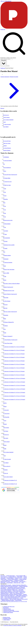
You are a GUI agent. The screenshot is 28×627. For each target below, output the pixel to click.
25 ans (4, 206)
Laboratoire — (5, 578)
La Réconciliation (6, 223)
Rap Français (6, 607)
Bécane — (16, 576)
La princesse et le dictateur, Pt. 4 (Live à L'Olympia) (14, 357)
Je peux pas (5, 473)
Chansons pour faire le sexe (8, 606)
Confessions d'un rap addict (8, 244)
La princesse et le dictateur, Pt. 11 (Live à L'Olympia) (14, 381)
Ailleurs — (18, 579)
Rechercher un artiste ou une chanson (8, 57)
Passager (5, 424)
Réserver (2, 108)
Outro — (9, 579)
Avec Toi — (20, 582)
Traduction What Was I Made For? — (11, 595)
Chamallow (5, 199)
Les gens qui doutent (7, 160)
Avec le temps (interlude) (8, 119)
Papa (4, 251)
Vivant (4, 213)
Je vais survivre (6, 413)
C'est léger (5, 241)
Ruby (4, 202)
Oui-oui (4, 195)
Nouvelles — (18, 581)
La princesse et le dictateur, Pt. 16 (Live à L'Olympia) (14, 399)
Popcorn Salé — (9, 581)
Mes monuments (6, 237)
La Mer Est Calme (7, 185)
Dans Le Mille (6, 273)
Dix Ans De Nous (7, 141)
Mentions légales (6, 617)
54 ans (4, 216)
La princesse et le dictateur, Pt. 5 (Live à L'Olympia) (14, 360)
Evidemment (5, 258)
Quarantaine (5, 315)
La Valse (5, 234)
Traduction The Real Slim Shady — (13, 586)
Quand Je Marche (6, 150)
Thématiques (3, 60)
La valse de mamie (7, 124)
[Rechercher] (7, 66)
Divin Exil (5, 304)
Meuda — (14, 578)
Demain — (12, 582)
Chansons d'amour (7, 608)
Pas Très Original (6, 301)
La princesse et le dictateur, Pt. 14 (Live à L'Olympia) (14, 392)
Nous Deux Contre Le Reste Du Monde (11, 283)
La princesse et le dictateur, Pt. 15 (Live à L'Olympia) (14, 396)
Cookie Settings (6, 619)
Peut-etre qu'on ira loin (7, 220)
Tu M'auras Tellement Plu (8, 322)
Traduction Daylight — (13, 600)
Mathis (4, 318)
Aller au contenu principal (6, 1)
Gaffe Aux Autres (6, 143)
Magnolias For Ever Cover (8, 290)
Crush (4, 122)
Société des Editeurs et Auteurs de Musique (12, 625)
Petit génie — (5, 575)
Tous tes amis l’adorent (8, 476)
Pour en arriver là (6, 466)
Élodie (4, 265)
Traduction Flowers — (8, 593)
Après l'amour (6, 427)
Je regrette (5, 248)
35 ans (4, 209)
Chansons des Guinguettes (8, 610)
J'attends (5, 145)
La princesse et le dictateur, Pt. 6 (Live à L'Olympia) (14, 364)
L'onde (4, 188)
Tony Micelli (5, 126)
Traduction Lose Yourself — (8, 585)
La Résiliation (6, 157)
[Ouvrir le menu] (8, 66)
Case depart (5, 230)
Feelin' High (5, 297)
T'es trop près (6, 410)
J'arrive (4, 171)
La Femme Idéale (6, 178)
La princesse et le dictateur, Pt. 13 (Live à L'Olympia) (14, 388)
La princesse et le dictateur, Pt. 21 (10, 480)
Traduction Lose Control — (16, 592)
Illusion (4, 280)
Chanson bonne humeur (8, 612)
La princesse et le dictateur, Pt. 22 (10, 483)
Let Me (4, 276)
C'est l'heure (5, 431)
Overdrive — (13, 580)
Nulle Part (5, 308)
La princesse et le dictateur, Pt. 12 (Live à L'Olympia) (14, 385)
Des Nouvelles (6, 417)
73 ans (4, 227)
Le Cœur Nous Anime (7, 343)
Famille (4, 448)
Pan (4, 164)
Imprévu (5, 403)
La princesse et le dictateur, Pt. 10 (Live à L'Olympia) (14, 378)
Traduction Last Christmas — (8, 590)
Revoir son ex (6, 115)
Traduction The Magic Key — (15, 597)
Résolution (5, 469)
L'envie (4, 420)
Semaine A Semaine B (7, 336)
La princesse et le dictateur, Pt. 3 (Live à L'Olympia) (14, 353)
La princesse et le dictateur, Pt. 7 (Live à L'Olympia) (14, 367)
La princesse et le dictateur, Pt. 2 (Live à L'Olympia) (14, 350)
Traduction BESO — (12, 594)
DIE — (6, 582)
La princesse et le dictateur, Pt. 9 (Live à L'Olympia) (14, 374)
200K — (23, 576)
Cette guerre (5, 438)
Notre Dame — (16, 575)
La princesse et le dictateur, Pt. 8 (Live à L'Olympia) (14, 371)
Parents (4, 332)
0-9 (26, 601)
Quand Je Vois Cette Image (8, 269)
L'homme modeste (7, 255)
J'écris (4, 329)
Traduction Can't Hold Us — (14, 587)
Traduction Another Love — (15, 589)
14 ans (4, 192)
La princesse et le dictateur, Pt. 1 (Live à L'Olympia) (14, 346)
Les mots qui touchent (7, 262)
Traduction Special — (8, 599)
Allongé (4, 406)
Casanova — (7, 576)
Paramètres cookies (7, 618)
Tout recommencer (7, 167)
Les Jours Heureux (7, 148)
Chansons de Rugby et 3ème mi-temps (11, 611)
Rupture (4, 445)
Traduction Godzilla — (20, 594)
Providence (5, 325)
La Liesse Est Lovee (7, 181)
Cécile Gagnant (6, 117)
